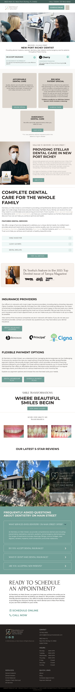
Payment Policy (52, 688)
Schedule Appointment (46, 678)
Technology (62, 688)
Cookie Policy (37, 690)
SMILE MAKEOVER (15, 238)
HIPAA (69, 688)
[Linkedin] (13, 637)
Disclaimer (42, 688)
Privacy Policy (23, 688)
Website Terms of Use (10, 688)
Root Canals (37, 229)
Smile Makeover (10, 678)
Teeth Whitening (64, 229)
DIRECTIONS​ (43, 643)
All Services (9, 682)
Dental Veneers (10, 675)
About (41, 673)
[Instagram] (6, 637)
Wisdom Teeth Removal (13, 680)
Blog (41, 675)
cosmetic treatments (23, 214)
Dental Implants (15, 250)
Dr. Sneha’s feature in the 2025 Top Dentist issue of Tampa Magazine (45, 272)
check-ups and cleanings (63, 212)
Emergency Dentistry (10, 229)
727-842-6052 (65, 2)
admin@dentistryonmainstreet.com (50, 635)
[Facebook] (10, 637)
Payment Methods (45, 680)
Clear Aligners (15, 244)
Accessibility (34, 688)
